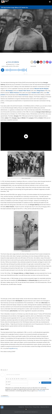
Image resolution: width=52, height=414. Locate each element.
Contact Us (21, 407)
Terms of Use (41, 390)
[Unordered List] (16, 379)
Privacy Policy (36, 407)
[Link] (22, 379)
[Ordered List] (14, 379)
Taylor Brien (13, 62)
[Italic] (9, 379)
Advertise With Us (44, 407)
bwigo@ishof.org (13, 348)
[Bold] (7, 379)
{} (23, 378)
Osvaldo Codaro (35, 92)
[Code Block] (20, 379)
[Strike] (12, 379)
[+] (25, 378)
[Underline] (11, 379)
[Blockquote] (18, 379)
